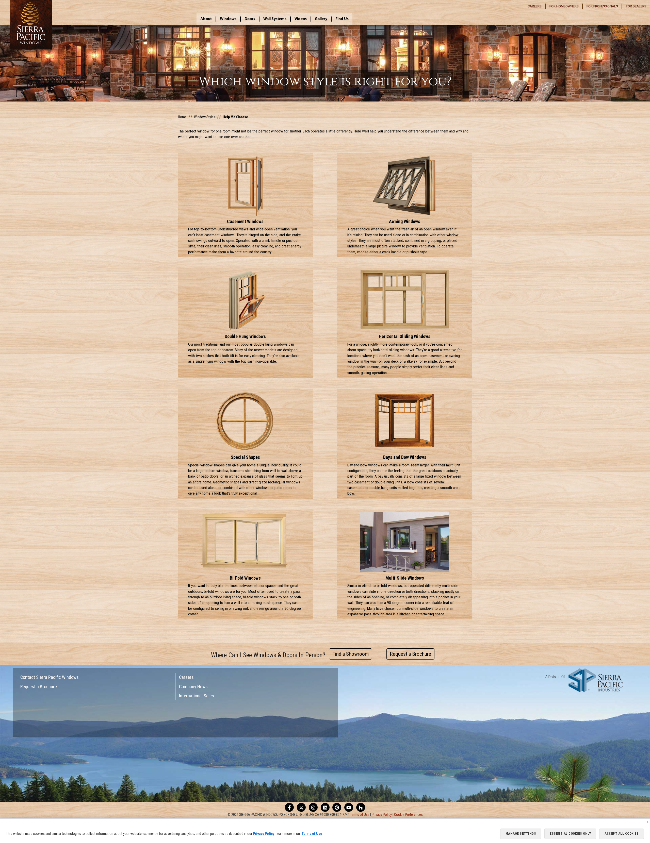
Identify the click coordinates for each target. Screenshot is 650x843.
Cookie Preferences (408, 815)
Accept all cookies (622, 833)
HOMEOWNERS (563, 6)
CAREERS (534, 6)
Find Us (342, 19)
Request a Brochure (38, 686)
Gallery (321, 19)
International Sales (196, 695)
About (206, 19)
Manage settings (521, 833)
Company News (193, 686)
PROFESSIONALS (602, 6)
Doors (250, 19)
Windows (228, 19)
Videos (301, 19)
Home (182, 117)
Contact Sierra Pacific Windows (49, 677)
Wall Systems (274, 19)
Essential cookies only (570, 833)
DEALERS (636, 6)
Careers (186, 677)
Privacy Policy (382, 815)
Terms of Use (359, 815)
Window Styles (204, 117)
